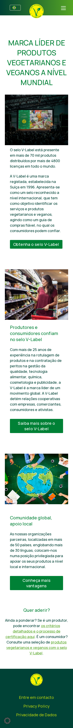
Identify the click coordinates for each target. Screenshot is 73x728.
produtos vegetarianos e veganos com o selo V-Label (36, 647)
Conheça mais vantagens (37, 583)
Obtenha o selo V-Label (36, 244)
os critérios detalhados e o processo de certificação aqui (32, 631)
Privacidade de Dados (36, 714)
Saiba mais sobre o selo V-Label (36, 426)
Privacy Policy (37, 706)
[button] (7, 720)
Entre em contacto (36, 697)
